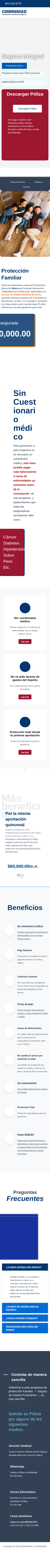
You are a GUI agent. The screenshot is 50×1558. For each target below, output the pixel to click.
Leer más (25, 642)
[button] (25, 1267)
